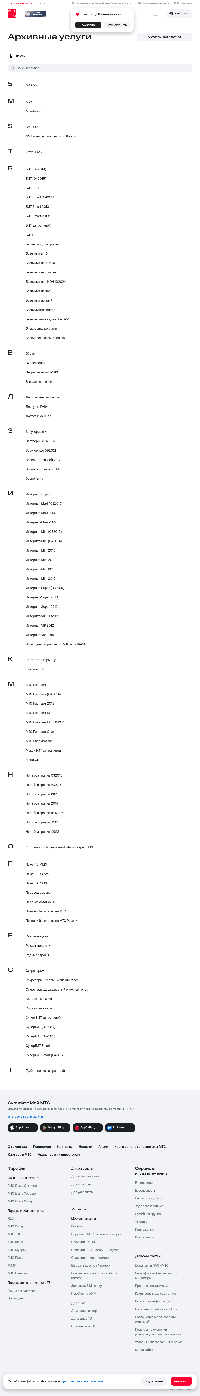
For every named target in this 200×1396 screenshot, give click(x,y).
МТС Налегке (17, 1273)
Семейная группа (148, 1214)
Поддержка (42, 1146)
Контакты (65, 1146)
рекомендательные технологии (84, 1381)
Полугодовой (17, 1298)
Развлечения (144, 1182)
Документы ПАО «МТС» (152, 1265)
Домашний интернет (86, 1311)
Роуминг (77, 1226)
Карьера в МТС (20, 1154)
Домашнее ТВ (81, 1318)
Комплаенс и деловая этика (155, 1293)
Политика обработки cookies (156, 1309)
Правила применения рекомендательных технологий (158, 1332)
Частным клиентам (20, 3)
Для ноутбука (81, 1184)
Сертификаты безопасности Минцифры (156, 1275)
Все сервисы (144, 1237)
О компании (17, 1146)
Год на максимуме (21, 1290)
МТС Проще (16, 1257)
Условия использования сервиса (159, 1342)
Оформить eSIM (83, 1242)
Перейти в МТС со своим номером (96, 1234)
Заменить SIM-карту (86, 1286)
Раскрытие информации (153, 1301)
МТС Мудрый (17, 1250)
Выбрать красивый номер (90, 1265)
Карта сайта (144, 1350)
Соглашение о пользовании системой (155, 1319)
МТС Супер (16, 1226)
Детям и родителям (149, 1198)
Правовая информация (152, 1286)
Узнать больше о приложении (26, 1117)
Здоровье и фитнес (149, 1206)
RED (11, 1218)
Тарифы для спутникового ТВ (29, 1282)
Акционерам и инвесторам (59, 1154)
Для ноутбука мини (85, 1176)
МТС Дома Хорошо (22, 1193)
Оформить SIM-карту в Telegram (95, 1250)
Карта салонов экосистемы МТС (140, 1146)
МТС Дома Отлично (22, 1186)
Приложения (144, 1229)
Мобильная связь (83, 1218)
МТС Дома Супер (20, 1201)
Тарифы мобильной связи (26, 1211)
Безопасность (145, 1190)
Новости (85, 1146)
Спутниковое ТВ (83, 1326)
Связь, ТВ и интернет (23, 1178)
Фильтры (19, 56)
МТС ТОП (14, 1234)
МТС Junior (15, 1242)
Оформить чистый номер (90, 1257)
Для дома (78, 1303)
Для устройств (82, 1168)
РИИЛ (12, 1265)
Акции (103, 1146)
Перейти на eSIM (83, 1293)
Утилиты (141, 1221)
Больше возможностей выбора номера (94, 1275)
